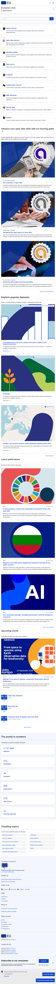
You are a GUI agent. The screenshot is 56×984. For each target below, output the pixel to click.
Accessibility (4, 901)
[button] (53, 2)
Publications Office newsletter (8, 911)
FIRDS (32, 848)
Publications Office (50, 406)
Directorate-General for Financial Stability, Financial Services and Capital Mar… (37, 305)
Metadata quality (12, 52)
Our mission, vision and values (9, 908)
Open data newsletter (7, 848)
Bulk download (11, 95)
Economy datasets (7, 838)
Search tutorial (11, 28)
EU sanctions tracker (35, 841)
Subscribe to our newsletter (8, 881)
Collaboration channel (13, 85)
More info (6, 976)
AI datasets (33, 835)
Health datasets (34, 838)
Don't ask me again (44, 965)
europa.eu (13, 939)
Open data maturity (13, 40)
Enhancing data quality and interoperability (18, 282)
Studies (8, 117)
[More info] (2, 130)
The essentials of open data (12, 183)
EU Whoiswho (5, 926)
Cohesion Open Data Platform (10, 851)
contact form (12, 951)
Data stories (10, 64)
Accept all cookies (49, 974)
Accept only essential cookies (45, 980)
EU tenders (4, 922)
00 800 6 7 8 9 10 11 (10, 948)
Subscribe (43, 961)
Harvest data (10, 107)
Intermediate (49, 193)
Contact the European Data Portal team (11, 879)
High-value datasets (7, 835)
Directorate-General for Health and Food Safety (44, 357)
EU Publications (5, 928)
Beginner (50, 143)
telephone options (11, 950)
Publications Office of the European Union (12, 870)
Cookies (3, 898)
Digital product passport (36, 845)
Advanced (50, 242)
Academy (9, 75)
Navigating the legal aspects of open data (17, 232)
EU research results (6, 924)
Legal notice (4, 896)
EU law (3, 920)
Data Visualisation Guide (8, 845)
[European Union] (6, 2)
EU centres (15, 953)
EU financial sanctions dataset (10, 841)
